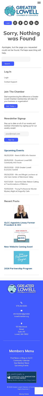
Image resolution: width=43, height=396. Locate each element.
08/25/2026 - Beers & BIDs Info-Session (20, 155)
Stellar (26, 394)
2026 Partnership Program (18, 268)
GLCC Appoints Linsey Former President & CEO (19, 223)
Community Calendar (21, 360)
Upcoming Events (14, 150)
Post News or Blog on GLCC (21, 358)
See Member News (21, 363)
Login (8, 23)
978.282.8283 (21, 306)
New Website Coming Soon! (18, 246)
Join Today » (11, 106)
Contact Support (10, 82)
